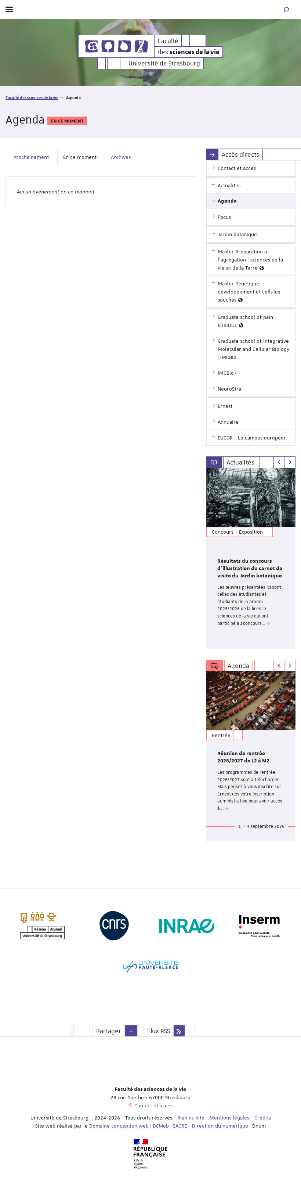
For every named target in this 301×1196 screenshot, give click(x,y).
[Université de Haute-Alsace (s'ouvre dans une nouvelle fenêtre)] (150, 966)
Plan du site (190, 1117)
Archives (121, 157)
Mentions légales (229, 1117)
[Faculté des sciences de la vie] (116, 46)
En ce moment (80, 157)
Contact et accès (153, 1105)
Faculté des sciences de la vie (32, 97)
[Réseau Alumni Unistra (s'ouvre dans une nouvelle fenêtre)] (42, 925)
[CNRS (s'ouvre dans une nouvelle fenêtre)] (114, 925)
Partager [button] (108, 1031)
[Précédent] (279, 462)
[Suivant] (289, 462)
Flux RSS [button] (158, 1031)
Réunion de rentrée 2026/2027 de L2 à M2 (243, 757)
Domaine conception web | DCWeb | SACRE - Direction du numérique (168, 1125)
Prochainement (31, 157)
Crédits (262, 1117)
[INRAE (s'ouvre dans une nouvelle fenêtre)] (187, 925)
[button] (286, 9)
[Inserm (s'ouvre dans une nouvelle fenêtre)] (259, 925)
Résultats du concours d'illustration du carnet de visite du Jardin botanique (249, 568)
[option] (250, 558)
